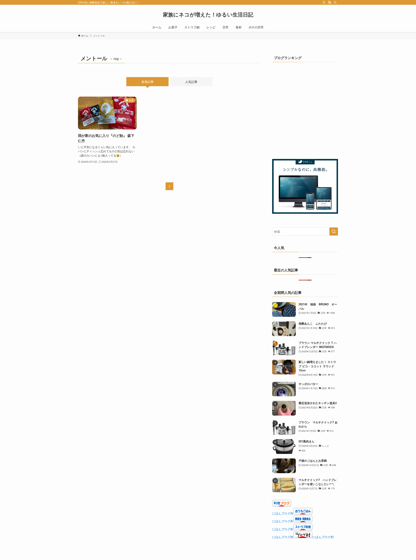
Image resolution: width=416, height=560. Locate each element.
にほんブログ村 (282, 513)
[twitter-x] (324, 2)
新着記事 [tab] (147, 81)
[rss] (329, 2)
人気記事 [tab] (191, 81)
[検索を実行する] (333, 231)
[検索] (335, 2)
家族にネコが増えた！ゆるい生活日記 (208, 14)
